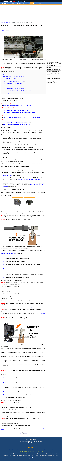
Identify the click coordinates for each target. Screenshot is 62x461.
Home (2, 3)
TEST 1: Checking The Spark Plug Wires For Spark (13, 81)
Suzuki (36, 3)
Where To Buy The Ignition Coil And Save (11, 78)
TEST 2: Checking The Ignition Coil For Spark (12, 83)
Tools (40, 3)
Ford (10, 3)
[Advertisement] (31, 13)
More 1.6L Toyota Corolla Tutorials (10, 93)
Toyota (32, 3)
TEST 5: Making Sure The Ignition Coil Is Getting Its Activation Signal (17, 90)
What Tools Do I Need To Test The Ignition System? (13, 76)
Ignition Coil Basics (7, 74)
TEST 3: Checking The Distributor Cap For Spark (13, 85)
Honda (16, 3)
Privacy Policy (31, 447)
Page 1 (3, 30)
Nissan (28, 3)
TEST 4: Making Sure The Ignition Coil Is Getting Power (14, 88)
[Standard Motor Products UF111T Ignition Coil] (17, 202)
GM (13, 3)
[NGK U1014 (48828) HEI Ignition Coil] (29, 202)
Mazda (24, 3)
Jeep (20, 3)
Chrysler (6, 3)
